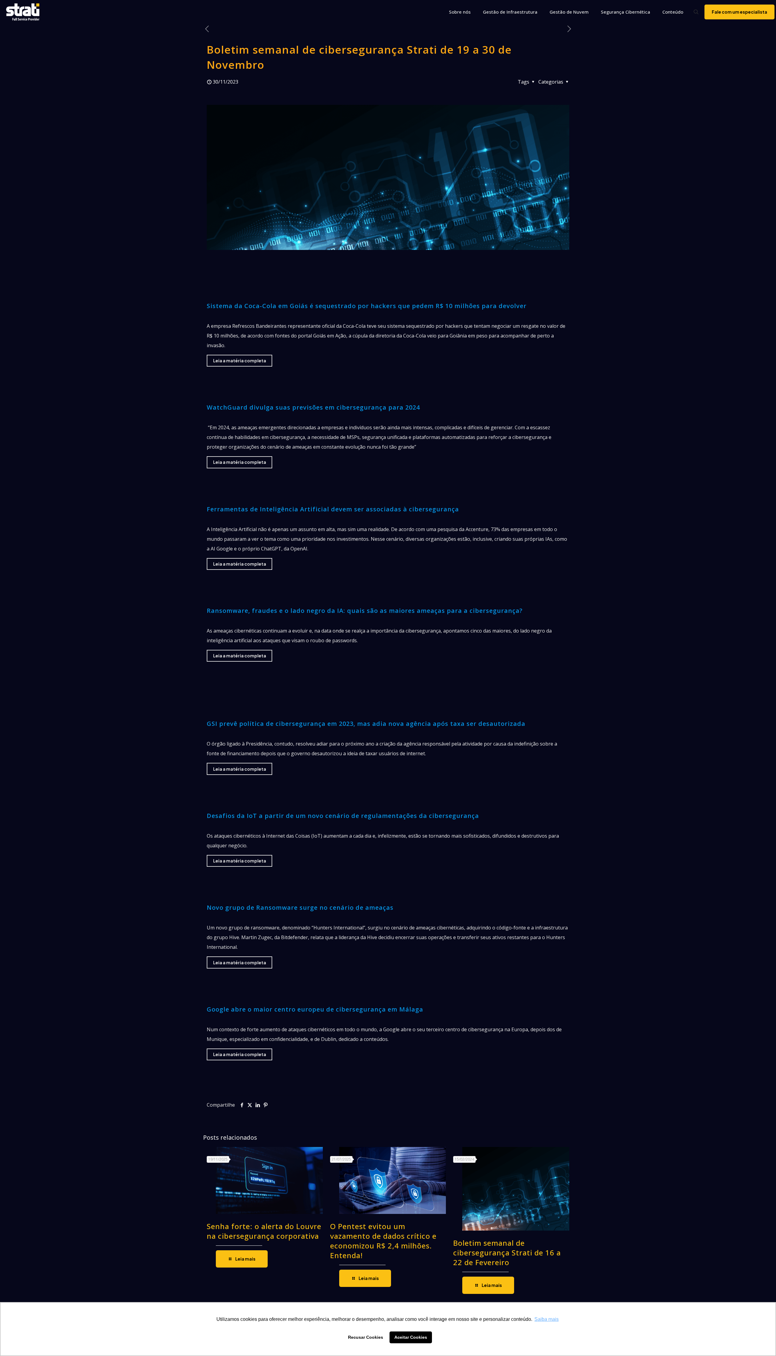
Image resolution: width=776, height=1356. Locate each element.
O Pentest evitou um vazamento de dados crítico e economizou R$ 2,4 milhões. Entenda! (383, 1240)
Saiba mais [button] (546, 1319)
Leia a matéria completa (239, 360)
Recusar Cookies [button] (365, 1337)
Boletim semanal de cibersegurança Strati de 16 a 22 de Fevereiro (507, 1252)
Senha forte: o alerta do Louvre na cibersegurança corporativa (264, 1231)
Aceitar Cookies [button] (410, 1337)
